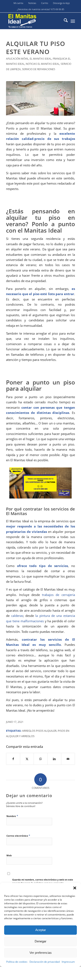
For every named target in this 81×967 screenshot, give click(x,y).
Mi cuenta (18, 3)
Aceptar (40, 930)
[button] (75, 888)
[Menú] (73, 21)
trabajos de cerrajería (58, 595)
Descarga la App (61, 3)
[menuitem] (18, 3)
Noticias (32, 3)
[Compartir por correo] (68, 759)
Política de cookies (16, 961)
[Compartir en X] (27, 759)
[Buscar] (64, 21)
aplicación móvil (17, 58)
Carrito (44, 3)
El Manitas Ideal (41, 58)
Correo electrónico (18, 835)
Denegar (40, 941)
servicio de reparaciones (38, 69)
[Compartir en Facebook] (13, 759)
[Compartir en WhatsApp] (40, 759)
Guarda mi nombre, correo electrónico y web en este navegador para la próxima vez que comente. (42, 881)
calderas (17, 616)
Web (9, 855)
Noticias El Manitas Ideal (42, 64)
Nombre (12, 816)
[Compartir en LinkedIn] (54, 759)
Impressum (68, 961)
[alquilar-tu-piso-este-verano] (40, 98)
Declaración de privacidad (44, 961)
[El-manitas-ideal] (33, 21)
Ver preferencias (40, 952)
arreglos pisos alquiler (39, 731)
